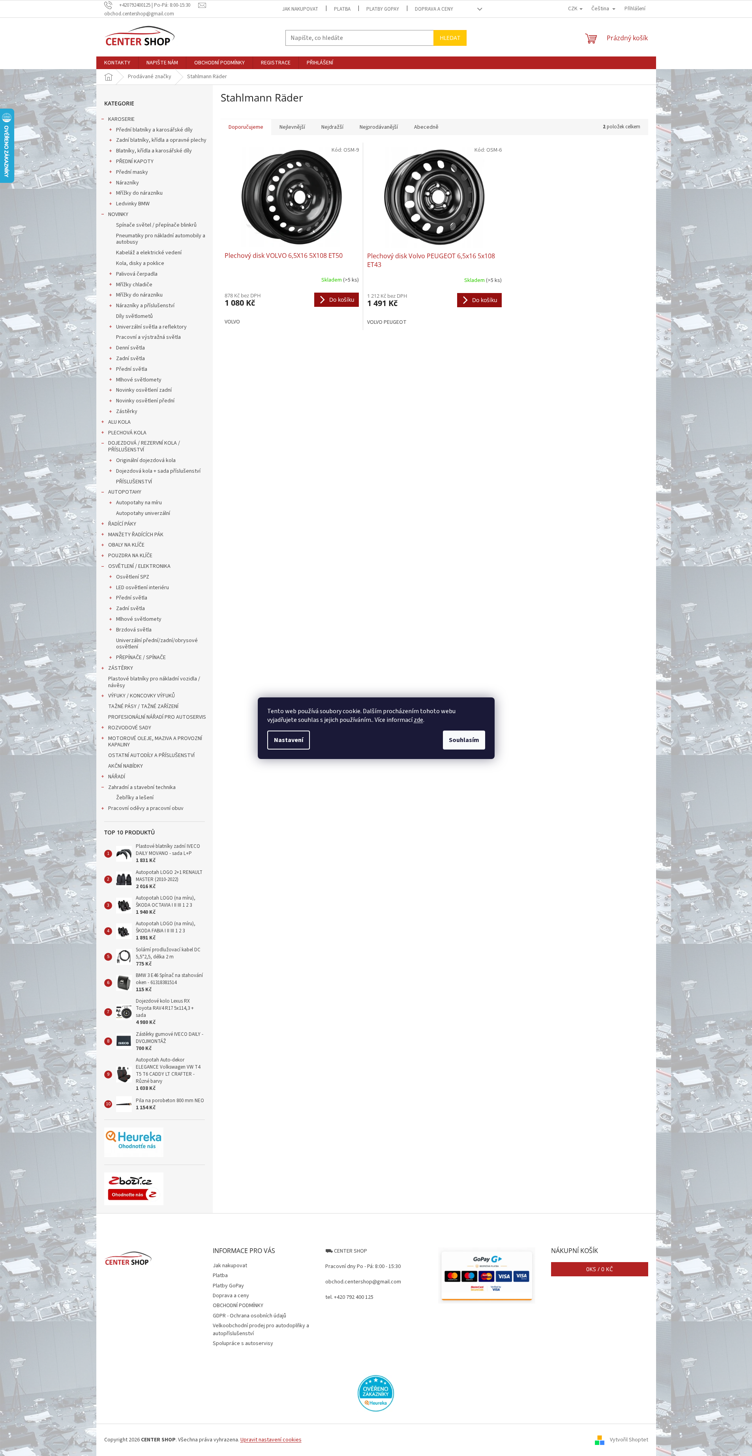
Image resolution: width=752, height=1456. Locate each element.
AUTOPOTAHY (124, 492)
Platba (342, 9)
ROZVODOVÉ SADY (129, 728)
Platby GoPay (382, 9)
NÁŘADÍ (116, 777)
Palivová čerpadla (137, 274)
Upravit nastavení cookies (271, 1440)
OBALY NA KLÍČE (126, 545)
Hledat (450, 37)
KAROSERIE (121, 119)
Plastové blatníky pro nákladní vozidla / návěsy (154, 682)
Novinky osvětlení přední (145, 401)
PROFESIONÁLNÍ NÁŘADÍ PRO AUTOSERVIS (157, 717)
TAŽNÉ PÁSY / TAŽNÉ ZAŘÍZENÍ (143, 706)
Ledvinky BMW (133, 204)
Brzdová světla (134, 630)
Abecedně (426, 127)
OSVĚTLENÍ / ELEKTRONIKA (139, 566)
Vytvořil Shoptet (629, 1440)
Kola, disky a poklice (140, 263)
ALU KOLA (119, 422)
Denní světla (130, 348)
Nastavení (288, 740)
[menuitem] (117, 62)
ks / (599, 1269)
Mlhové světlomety (138, 380)
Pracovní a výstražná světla (148, 337)
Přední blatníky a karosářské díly (154, 130)
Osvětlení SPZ (132, 577)
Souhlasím (464, 740)
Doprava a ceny (434, 9)
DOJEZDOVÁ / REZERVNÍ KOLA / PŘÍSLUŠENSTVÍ (144, 446)
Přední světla (131, 369)
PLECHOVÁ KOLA (127, 433)
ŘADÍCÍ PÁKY (122, 524)
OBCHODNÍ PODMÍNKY (238, 1305)
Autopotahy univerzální (143, 513)
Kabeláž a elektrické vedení (149, 253)
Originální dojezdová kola (146, 460)
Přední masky (132, 172)
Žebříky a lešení (135, 798)
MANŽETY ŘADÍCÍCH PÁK (135, 535)
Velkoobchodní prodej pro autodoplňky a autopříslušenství (261, 1329)
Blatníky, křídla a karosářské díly (154, 151)
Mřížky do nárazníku (139, 193)
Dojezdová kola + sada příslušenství (158, 471)
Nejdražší (332, 127)
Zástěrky (126, 411)
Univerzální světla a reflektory (151, 327)
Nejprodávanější (379, 127)
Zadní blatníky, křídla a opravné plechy (161, 140)
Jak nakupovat (300, 9)
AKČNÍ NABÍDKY (125, 766)
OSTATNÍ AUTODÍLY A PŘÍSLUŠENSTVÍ (151, 755)
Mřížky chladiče (134, 285)
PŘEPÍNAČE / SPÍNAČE (141, 657)
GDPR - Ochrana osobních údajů (249, 1316)
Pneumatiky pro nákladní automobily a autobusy (160, 239)
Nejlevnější (292, 127)
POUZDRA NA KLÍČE (130, 556)
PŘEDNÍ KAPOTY (135, 161)
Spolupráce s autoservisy (243, 1343)
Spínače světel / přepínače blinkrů (156, 225)
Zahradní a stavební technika (142, 787)
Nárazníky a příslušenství (145, 306)
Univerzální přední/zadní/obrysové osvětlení (157, 644)
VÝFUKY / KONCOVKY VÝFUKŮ (141, 696)
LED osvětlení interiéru (142, 588)
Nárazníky (127, 183)
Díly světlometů (134, 316)
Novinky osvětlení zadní (144, 390)
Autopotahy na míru (139, 503)
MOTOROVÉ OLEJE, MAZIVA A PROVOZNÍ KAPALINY (155, 742)
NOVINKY (118, 214)
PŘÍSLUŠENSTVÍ (134, 482)
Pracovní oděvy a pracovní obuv (146, 808)
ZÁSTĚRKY (120, 668)
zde (418, 720)
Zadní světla (130, 359)
